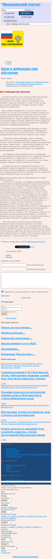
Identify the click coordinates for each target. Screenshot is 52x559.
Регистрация (11, 318)
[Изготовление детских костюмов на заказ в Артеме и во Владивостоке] (26, 407)
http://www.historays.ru (36, 242)
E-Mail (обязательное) (36, 269)
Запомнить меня (8, 312)
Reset (3, 551)
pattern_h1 (5, 516)
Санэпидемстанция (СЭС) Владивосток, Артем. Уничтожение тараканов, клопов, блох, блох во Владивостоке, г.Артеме (25, 375)
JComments (26, 298)
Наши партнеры (12, 450)
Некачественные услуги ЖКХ (18, 343)
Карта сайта (11, 448)
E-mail (8, 63)
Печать (9, 61)
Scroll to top (5, 553)
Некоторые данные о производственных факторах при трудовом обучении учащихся (27, 83)
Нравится (30, 247)
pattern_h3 (23, 516)
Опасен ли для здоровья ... (16, 327)
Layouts (4, 529)
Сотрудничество (12, 452)
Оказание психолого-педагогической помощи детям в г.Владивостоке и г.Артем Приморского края (23, 395)
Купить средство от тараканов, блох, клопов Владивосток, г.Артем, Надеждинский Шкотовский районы (23, 431)
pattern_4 (29, 527)
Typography (5, 535)
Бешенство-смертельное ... (16, 338)
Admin (9, 78)
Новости (9, 467)
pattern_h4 (33, 516)
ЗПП (8, 469)
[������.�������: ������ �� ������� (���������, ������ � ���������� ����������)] (25, 557)
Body (3, 492)
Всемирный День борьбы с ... (18, 354)
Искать (28, 10)
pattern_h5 (42, 516)
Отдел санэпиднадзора (15, 465)
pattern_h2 (14, 516)
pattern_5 (38, 527)
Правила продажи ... (13, 332)
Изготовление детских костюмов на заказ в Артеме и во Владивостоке (25, 413)
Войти (4, 314)
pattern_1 (5, 527)
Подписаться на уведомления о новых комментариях (26, 292)
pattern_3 (21, 527)
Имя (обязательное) (35, 265)
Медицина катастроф (15, 480)
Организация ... (10, 348)
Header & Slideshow (9, 508)
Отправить (5, 296)
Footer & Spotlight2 (8, 518)
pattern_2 (13, 527)
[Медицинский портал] (20, 4)
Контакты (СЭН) (12, 471)
